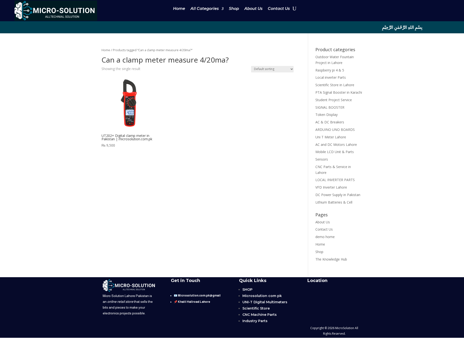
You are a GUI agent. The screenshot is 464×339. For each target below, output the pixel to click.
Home (179, 9)
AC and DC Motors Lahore (336, 144)
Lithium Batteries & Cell (333, 202)
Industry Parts (255, 321)
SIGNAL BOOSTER (329, 107)
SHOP (247, 289)
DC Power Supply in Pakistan (337, 194)
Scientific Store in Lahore (334, 85)
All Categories (204, 9)
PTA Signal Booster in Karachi (338, 92)
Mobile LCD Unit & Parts (334, 151)
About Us (253, 9)
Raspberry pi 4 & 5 (329, 70)
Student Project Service (333, 100)
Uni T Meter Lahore (330, 137)
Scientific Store (256, 308)
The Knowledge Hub (331, 259)
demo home (325, 236)
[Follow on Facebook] (53, 27)
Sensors (321, 159)
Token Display (326, 114)
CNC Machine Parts (259, 314)
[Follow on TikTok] (43, 27)
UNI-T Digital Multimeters (264, 302)
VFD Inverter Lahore (331, 187)
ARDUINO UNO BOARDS (335, 129)
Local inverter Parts (330, 77)
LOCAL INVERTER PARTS (335, 179)
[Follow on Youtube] (33, 27)
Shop (234, 9)
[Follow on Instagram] (62, 27)
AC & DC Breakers (329, 122)
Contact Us (279, 9)
